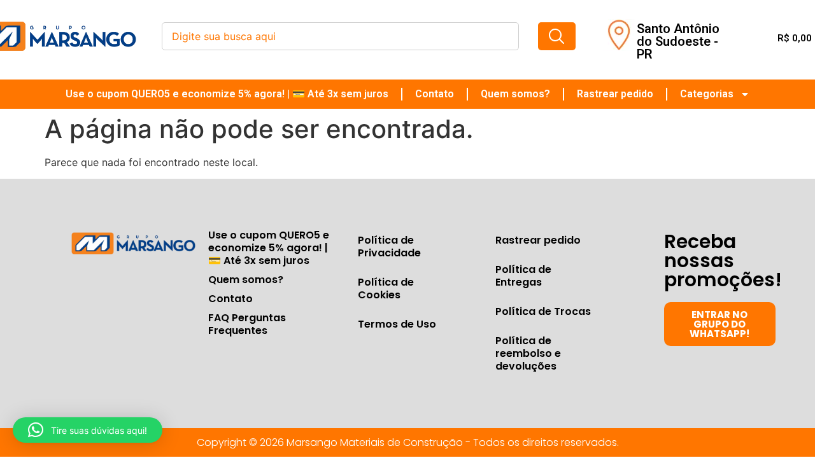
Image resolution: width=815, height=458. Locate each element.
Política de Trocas (543, 311)
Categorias (707, 94)
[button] (87, 430)
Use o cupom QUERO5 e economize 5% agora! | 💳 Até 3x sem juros (227, 94)
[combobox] (340, 36)
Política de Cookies (386, 288)
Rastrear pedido (615, 94)
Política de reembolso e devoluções (528, 353)
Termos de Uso (397, 324)
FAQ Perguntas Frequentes (247, 324)
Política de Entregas (523, 275)
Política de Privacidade (389, 246)
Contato (434, 94)
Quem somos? (515, 94)
